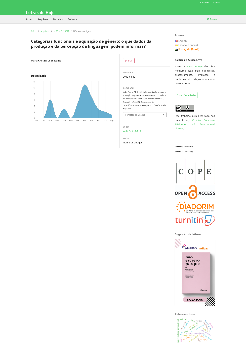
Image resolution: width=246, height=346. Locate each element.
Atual (29, 19)
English (182, 40)
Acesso (216, 2)
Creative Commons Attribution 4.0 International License (195, 124)
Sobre (71, 19)
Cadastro (204, 2)
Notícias (58, 19)
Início (33, 31)
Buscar (213, 19)
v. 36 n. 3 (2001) (61, 31)
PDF (130, 60)
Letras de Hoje (40, 12)
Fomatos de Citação (135, 114)
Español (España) (188, 45)
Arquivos (42, 19)
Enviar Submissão (186, 95)
